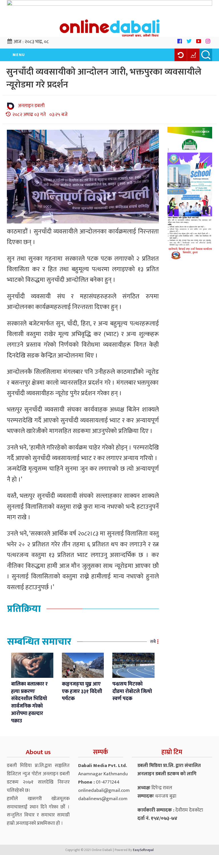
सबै (153, 642)
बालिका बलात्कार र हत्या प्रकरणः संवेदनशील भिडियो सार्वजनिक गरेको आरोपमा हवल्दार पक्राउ (29, 702)
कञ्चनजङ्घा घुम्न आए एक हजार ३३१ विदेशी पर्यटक (82, 691)
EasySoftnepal (143, 850)
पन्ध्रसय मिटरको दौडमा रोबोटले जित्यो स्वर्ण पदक (132, 691)
